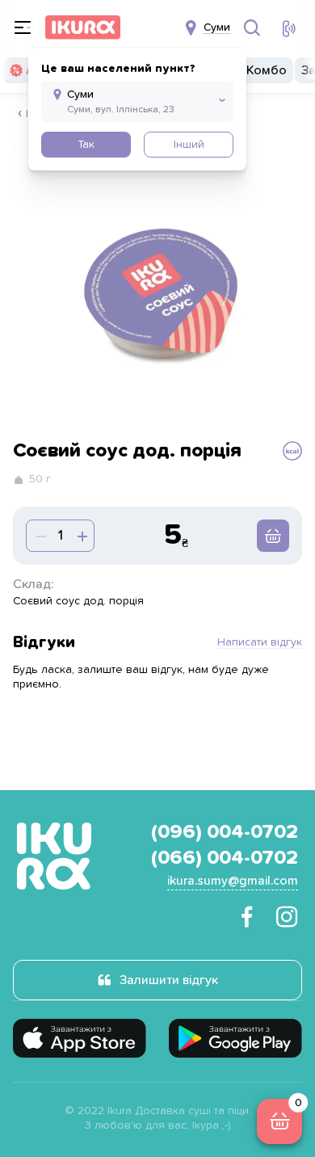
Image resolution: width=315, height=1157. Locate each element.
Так (86, 144)
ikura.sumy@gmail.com (232, 880)
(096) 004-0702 (224, 832)
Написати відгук (259, 642)
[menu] (22, 27)
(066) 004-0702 (224, 858)
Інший (189, 144)
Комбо (266, 70)
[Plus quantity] (39, 536)
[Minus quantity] (80, 536)
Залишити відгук (169, 980)
